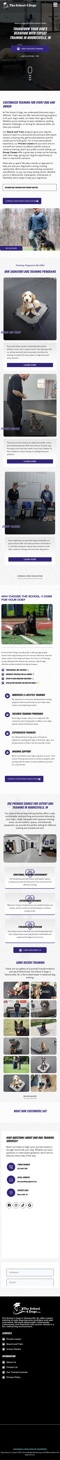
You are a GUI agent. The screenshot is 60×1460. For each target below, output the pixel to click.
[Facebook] (9, 1205)
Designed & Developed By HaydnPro (30, 1449)
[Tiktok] (23, 1205)
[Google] (30, 1205)
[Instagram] (16, 1205)
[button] (55, 4)
